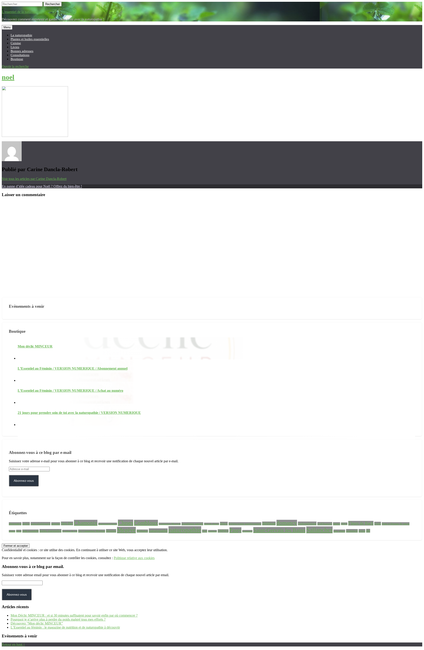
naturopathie (184, 529)
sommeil (352, 531)
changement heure (107, 524)
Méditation (142, 531)
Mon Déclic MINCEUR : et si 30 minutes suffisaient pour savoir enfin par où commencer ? (74, 615)
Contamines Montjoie (170, 524)
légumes (111, 531)
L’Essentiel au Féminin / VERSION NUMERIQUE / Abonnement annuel (72, 368)
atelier (26, 523)
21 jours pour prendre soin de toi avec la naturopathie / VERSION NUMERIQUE (79, 413)
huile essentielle (30, 531)
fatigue (336, 523)
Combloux (146, 523)
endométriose (307, 523)
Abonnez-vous (24, 480)
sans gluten (339, 531)
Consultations (20, 55)
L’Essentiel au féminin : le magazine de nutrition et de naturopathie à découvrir (65, 627)
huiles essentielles (50, 531)
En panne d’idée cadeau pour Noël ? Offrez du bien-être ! (42, 186)
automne (55, 523)
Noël (204, 531)
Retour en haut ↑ (13, 644)
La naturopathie (21, 35)
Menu (7, 27)
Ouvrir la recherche (15, 66)
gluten (12, 531)
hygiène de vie (69, 531)
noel (8, 77)
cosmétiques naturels (192, 523)
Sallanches (319, 529)
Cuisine (16, 43)
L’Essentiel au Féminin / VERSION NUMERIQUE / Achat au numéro (70, 390)
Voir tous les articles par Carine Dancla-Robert (34, 179)
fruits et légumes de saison (395, 523)
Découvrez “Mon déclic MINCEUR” (37, 623)
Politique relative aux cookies (134, 558)
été (368, 531)
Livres (15, 47)
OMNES (223, 531)
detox (224, 523)
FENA (344, 523)
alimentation (15, 523)
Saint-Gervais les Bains (279, 530)
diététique (269, 523)
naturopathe (158, 530)
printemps (247, 531)
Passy (235, 530)
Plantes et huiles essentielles (30, 39)
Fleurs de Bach (360, 523)
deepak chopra (211, 524)
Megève (126, 530)
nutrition (212, 531)
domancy (286, 523)
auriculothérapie (40, 523)
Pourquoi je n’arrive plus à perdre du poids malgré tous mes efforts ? (58, 619)
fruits (377, 523)
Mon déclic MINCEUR (35, 346)
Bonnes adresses (22, 51)
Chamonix (85, 523)
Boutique (17, 59)
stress (362, 531)
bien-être (67, 523)
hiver (18, 531)
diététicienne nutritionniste (245, 523)
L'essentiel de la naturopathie (22, 12)
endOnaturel (324, 523)
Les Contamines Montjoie (91, 531)
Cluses (125, 523)
